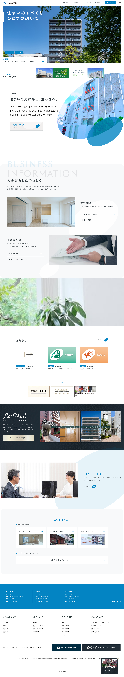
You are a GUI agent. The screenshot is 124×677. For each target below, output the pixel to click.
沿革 (4, 626)
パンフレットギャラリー (28, 647)
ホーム (57, 3)
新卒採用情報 (65, 629)
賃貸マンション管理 (90, 214)
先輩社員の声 (65, 626)
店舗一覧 (5, 629)
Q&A (39, 647)
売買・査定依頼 (95, 632)
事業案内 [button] (77, 3)
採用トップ (65, 623)
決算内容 (5, 632)
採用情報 (98, 3)
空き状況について (96, 626)
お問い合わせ (109, 3)
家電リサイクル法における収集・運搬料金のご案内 (83, 658)
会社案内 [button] (65, 3)
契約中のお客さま (96, 629)
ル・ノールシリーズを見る (18, 438)
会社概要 (5, 623)
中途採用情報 (65, 632)
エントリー (64, 635)
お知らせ (88, 3)
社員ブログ (15, 647)
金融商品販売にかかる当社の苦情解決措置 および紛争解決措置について (50, 658)
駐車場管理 (86, 220)
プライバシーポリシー (24, 658)
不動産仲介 (13, 253)
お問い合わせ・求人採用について (100, 623)
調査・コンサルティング (18, 259)
